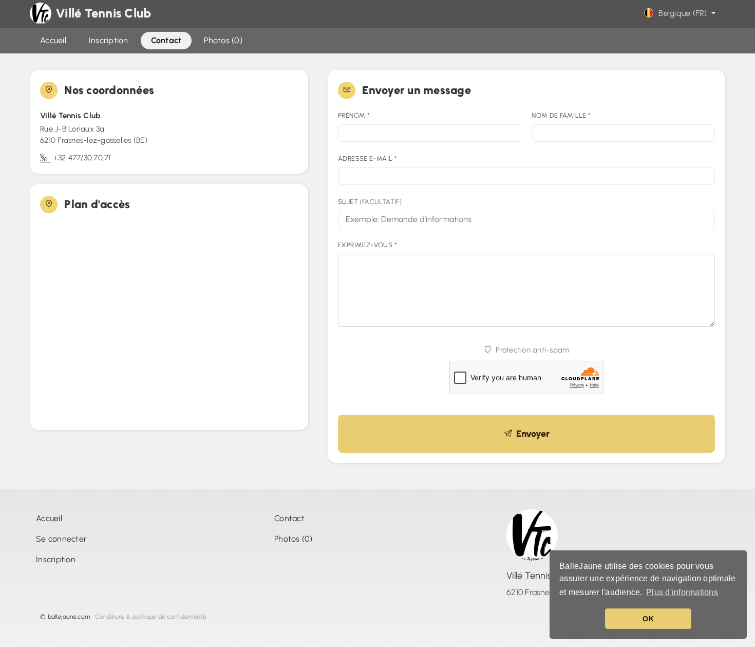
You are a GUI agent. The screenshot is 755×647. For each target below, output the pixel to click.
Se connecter (61, 539)
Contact (289, 518)
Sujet (370, 202)
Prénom (354, 115)
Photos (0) (293, 539)
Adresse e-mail (367, 158)
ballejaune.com (69, 616)
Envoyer (531, 433)
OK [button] (648, 619)
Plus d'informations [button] (682, 592)
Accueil (49, 518)
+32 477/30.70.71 (82, 157)
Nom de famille (561, 115)
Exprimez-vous (367, 245)
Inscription (56, 559)
